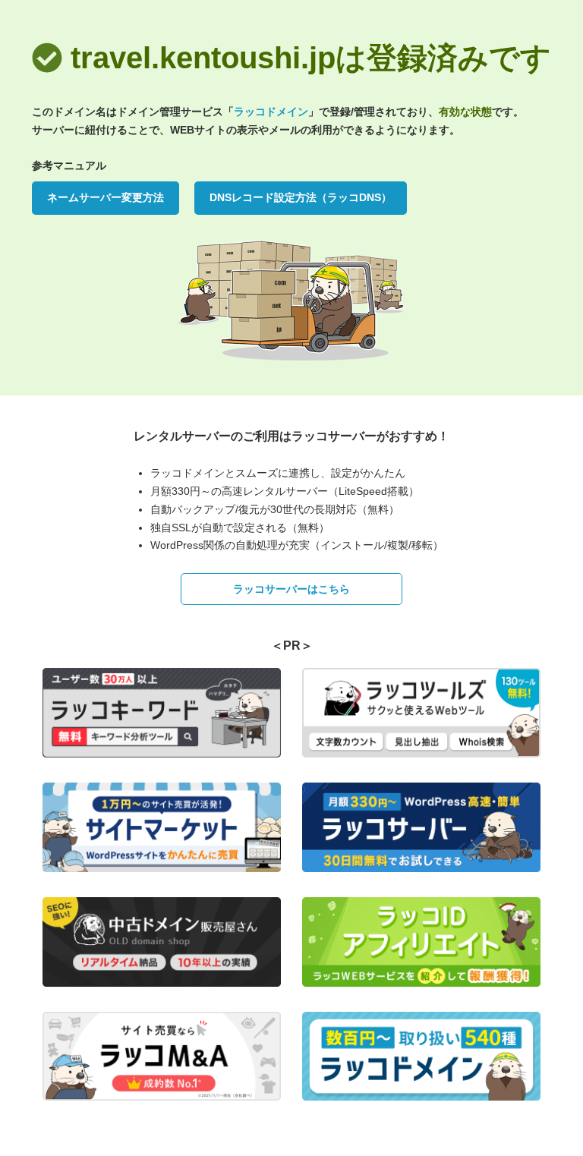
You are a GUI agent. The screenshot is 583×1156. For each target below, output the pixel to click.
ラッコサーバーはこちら (291, 589)
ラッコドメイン (271, 112)
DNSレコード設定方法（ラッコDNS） (301, 197)
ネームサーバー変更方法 (105, 197)
